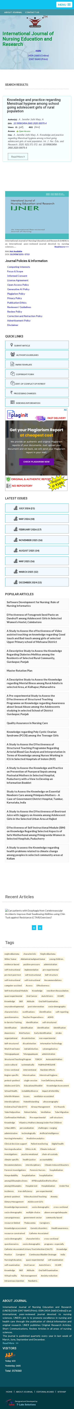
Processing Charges (24, 393)
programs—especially (54, 1244)
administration (50, 964)
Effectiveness (43, 985)
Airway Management (40, 1106)
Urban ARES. (10, 1128)
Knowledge (37, 990)
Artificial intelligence (49, 1133)
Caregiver (20, 1254)
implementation (31, 969)
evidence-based (11, 964)
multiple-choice (33, 1212)
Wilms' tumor (10, 959)
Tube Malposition (12, 1112)
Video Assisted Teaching (35, 1196)
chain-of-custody (50, 1154)
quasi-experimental (13, 996)
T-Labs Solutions (26, 1404)
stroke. (59, 1033)
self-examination (55, 1260)
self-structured (49, 1022)
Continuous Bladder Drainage (42, 1254)
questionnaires (11, 1017)
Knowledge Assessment (58, 1085)
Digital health (58, 1143)
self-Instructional (33, 975)
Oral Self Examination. (48, 1001)
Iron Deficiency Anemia (52, 1080)
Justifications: (28, 1012)
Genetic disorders (38, 1228)
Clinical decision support (15, 1143)
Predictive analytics (35, 1138)
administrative (11, 1133)
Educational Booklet (33, 1085)
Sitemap (61, 1391)
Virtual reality (10, 1275)
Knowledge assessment (15, 1228)
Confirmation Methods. (15, 1117)
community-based (54, 1217)
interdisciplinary (11, 1101)
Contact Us (32, 12)
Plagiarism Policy (16, 293)
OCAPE (60, 996)
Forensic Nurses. (38, 1170)
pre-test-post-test (12, 975)
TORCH (38, 1059)
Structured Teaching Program (17, 1059)
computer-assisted (13, 985)
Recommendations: (53, 980)
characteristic (29, 954)
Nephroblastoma (47, 954)
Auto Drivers (47, 996)
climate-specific (11, 1159)
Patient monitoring (39, 1143)
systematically (27, 1064)
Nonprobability (11, 1175)
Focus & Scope (15, 271)
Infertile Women (11, 1096)
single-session (30, 1080)
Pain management (29, 1275)
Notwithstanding (31, 1101)
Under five (64, 1186)
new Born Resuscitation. (58, 990)
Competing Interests (18, 266)
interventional (29, 1069)
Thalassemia (29, 1223)
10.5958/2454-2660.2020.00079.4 (29, 123)
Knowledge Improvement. (16, 1207)
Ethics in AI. (31, 1149)
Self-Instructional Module (16, 990)
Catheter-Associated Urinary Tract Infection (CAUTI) (28, 1249)
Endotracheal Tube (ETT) (15, 1106)
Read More (17, 156)
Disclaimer (12, 324)
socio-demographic (57, 1006)
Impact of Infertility (50, 1091)
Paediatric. (33, 1281)
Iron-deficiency (25, 1191)
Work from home (12, 1049)
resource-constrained (14, 1233)
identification (45, 1012)
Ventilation (46, 1112)
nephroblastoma (11, 954)
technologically (29, 1133)
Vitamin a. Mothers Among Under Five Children (40, 1122)
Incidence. (9, 1191)
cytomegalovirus (50, 1049)
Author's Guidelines (26, 355)
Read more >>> (62, 246)
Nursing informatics (13, 1138)
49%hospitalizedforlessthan (44, 1180)
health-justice (29, 1159)
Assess (29, 985)
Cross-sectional (11, 1069)
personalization (27, 1128)
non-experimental (47, 1038)
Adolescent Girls (12, 1085)
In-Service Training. (13, 1022)
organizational (10, 1038)
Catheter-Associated (38, 1233)
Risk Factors (24, 1033)
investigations (10, 1154)
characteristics (11, 1012)
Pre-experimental (38, 1117)
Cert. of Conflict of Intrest (30, 383)
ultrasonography (50, 1101)
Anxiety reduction (49, 1275)
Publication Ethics (17, 302)
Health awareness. (59, 1228)
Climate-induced (47, 1149)
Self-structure (51, 975)
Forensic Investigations (15, 1170)
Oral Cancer (31, 996)
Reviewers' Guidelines (19, 307)
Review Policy (14, 311)
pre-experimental (51, 969)
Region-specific (11, 1075)
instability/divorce (30, 1091)
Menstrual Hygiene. (49, 1075)
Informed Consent (17, 275)
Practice (8, 1254)
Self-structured (11, 1043)
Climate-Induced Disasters (57, 1165)
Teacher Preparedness (33, 1017)
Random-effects (47, 1069)
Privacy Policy (14, 298)
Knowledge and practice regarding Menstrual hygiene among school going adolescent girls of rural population (34, 105)
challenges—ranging (47, 1128)
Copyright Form (24, 374)
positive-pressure (31, 964)
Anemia (54, 1196)
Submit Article (21, 345)
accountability (46, 1159)
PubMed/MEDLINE (46, 1064)
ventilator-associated (44, 1096)
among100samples (13, 1186)
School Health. (11, 1091)
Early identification (42, 1033)
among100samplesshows (16, 1180)
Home (9, 1391)
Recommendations (13, 1165)
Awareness (9, 1033)
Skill (21, 1001)
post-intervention (36, 1006)
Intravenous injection (14, 1281)
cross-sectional (61, 1207)
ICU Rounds (59, 1106)
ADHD (50, 1017)
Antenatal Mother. (54, 1059)
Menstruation (29, 1075)
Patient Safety (30, 1112)
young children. (56, 959)
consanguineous (12, 1217)
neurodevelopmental (14, 1006)
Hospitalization (48, 1186)
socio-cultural (10, 1064)
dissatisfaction (28, 1038)
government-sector (33, 1217)
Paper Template (23, 364)
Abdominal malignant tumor (33, 959)
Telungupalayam (11, 1054)
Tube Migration (62, 1112)
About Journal (13, 12)
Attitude (30, 1001)
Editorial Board (45, 1391)
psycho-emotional (30, 1154)
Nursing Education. (13, 1260)
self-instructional (12, 969)
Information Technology (51, 1043)
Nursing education (13, 1149)
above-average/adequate (55, 1212)
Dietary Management (14, 1201)
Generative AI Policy (18, 289)
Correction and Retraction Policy (24, 316)
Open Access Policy (18, 284)
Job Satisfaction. (31, 1049)
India (63, 1254)
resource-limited (12, 1223)
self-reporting (62, 1012)
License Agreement (17, 280)
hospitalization (56, 1170)
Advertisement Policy (18, 320)
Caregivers (45, 1223)
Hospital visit (31, 1186)
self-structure (56, 1117)
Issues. (27, 1096)
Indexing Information (27, 403)
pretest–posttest (12, 1080)
